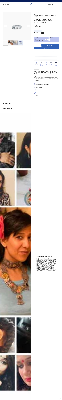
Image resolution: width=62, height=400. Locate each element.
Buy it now (46, 48)
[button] (11, 7)
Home (35, 14)
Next (28, 26)
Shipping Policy (8, 108)
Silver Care (7, 104)
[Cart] (58, 5)
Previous (5, 26)
